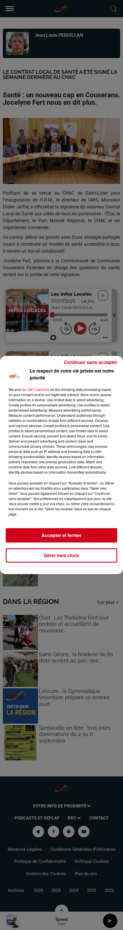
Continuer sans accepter (90, 362)
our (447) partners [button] (35, 389)
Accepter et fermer (61, 535)
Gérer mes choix (61, 555)
